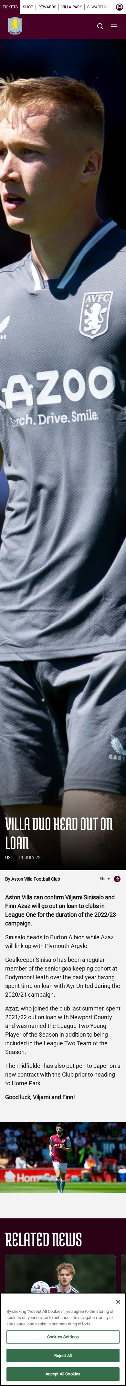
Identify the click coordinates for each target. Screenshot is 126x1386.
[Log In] (119, 7)
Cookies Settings (63, 1336)
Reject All (63, 1355)
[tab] (10, 7)
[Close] (118, 1302)
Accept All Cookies (63, 1373)
